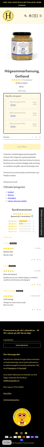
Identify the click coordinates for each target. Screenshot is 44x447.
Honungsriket (18, 443)
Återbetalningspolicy (11, 400)
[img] (8, 248)
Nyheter (11, 195)
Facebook (22, 368)
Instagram (12, 368)
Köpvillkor (7, 393)
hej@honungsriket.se (11, 380)
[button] (17, 80)
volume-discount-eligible (17, 201)
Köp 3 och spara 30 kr (18, 113)
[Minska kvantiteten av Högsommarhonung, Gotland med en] (31, 137)
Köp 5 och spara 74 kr (17, 123)
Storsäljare (12, 198)
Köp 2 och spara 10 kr (17, 102)
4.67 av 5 (27, 214)
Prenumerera (22, 345)
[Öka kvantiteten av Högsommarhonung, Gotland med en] (40, 137)
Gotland (11, 192)
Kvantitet (6, 137)
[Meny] (40, 15)
